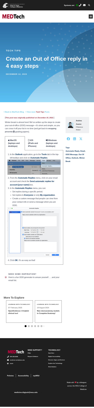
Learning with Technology (19, 304)
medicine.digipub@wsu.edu (26, 392)
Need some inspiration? (22, 274)
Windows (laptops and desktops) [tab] (52, 143)
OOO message (72, 154)
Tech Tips (13, 50)
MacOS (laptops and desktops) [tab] (14, 143)
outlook (75, 158)
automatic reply (72, 151)
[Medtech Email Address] (84, 5)
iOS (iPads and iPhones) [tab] (33, 143)
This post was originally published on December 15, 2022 (29, 118)
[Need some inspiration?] (6, 277)
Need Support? (35, 350)
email (82, 151)
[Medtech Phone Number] (80, 5)
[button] (89, 5)
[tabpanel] (34, 207)
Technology (54, 350)
